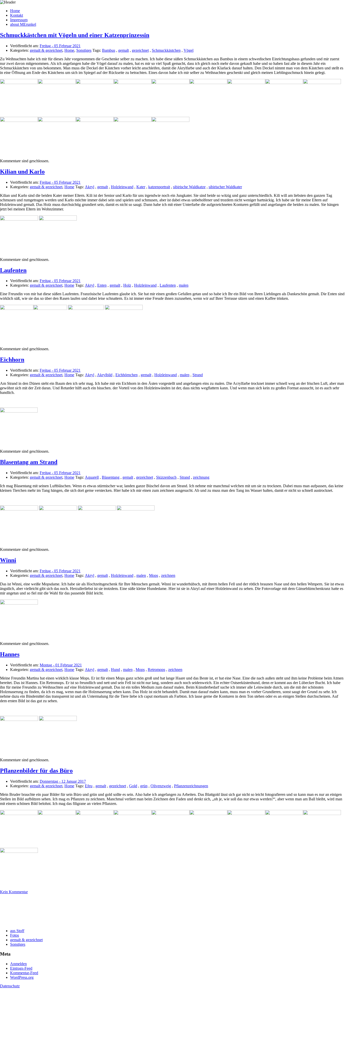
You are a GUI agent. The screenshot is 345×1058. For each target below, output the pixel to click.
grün (143, 786)
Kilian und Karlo (22, 171)
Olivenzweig (161, 786)
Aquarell (92, 477)
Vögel (188, 50)
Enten (102, 285)
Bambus (108, 50)
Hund (115, 669)
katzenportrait (159, 187)
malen (183, 285)
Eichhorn (12, 359)
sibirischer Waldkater (225, 187)
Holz (127, 285)
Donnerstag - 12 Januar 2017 (63, 781)
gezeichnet (140, 50)
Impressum (19, 20)
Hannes (9, 654)
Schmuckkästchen (166, 50)
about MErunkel (23, 24)
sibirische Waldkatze (189, 187)
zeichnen (168, 575)
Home (15, 11)
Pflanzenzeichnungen (191, 786)
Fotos (14, 935)
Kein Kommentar (14, 892)
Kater (140, 187)
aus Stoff (17, 931)
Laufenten (13, 270)
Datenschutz (10, 986)
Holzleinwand (122, 187)
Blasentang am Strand (28, 462)
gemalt (123, 50)
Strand (197, 375)
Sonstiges (83, 50)
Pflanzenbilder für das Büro (36, 770)
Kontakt (16, 15)
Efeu (88, 786)
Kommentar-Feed (24, 973)
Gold (133, 786)
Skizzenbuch (166, 477)
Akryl (89, 187)
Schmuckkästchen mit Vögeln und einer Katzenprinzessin (74, 35)
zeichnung (201, 477)
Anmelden (18, 964)
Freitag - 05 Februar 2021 (60, 46)
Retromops (156, 669)
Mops (153, 575)
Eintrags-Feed (21, 968)
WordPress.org (22, 977)
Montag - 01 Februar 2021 (61, 665)
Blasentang (110, 477)
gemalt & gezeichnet (46, 50)
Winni (8, 560)
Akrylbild (104, 375)
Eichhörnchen (126, 375)
